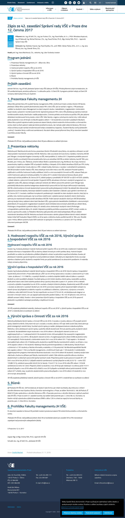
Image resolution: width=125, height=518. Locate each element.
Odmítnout (108, 513)
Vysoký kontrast (111, 3)
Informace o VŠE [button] (49, 9)
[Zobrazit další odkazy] (52, 2)
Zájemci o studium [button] (64, 9)
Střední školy (11, 2)
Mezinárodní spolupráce (110, 9)
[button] (65, 2)
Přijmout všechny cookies (73, 513)
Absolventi (21, 2)
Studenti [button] (79, 9)
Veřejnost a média (42, 2)
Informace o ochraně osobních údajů (72, 508)
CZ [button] (100, 3)
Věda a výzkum (95, 9)
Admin (19, 507)
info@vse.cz (45, 483)
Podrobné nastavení (93, 513)
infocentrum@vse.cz (106, 483)
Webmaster (11, 507)
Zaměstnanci (31, 2)
